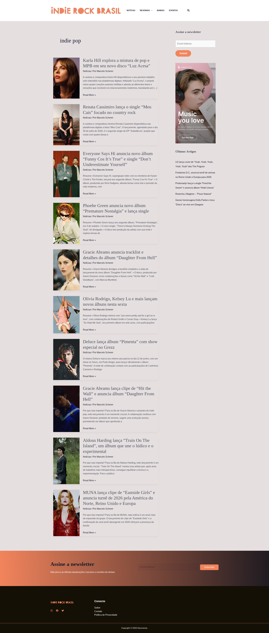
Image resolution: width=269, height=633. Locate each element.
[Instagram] (51, 610)
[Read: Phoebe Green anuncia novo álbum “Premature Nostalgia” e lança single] (66, 223)
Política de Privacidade (105, 615)
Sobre (97, 608)
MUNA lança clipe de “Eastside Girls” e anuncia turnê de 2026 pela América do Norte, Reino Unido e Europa (119, 498)
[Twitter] (63, 610)
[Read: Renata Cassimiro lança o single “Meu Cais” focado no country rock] (66, 124)
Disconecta (142, 628)
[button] (148, 10)
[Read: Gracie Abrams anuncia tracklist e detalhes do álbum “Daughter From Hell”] (66, 270)
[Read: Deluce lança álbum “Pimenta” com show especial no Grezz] (66, 359)
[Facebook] (57, 610)
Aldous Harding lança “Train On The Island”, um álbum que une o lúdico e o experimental (118, 446)
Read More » (89, 95)
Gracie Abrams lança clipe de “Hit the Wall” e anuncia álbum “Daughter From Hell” (118, 394)
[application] (151, 10)
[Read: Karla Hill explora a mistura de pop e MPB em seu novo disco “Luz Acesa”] (66, 78)
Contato (98, 611)
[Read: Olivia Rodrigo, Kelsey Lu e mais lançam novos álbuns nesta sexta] (66, 314)
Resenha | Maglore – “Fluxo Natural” (193, 194)
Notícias (87, 71)
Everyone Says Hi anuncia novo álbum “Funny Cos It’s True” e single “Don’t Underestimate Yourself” (118, 159)
